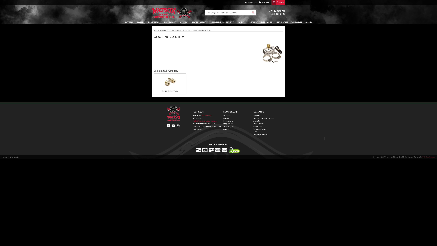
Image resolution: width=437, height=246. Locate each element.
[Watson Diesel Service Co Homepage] (172, 12)
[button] (230, 12)
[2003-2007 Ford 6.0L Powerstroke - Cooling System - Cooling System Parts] (170, 82)
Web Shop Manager (428, 157)
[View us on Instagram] (178, 126)
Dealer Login (265, 2)
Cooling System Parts (170, 91)
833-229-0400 (277, 12)
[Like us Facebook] (168, 126)
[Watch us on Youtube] (173, 126)
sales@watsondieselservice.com (205, 121)
